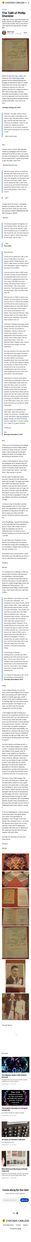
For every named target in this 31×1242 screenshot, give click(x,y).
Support (25, 1225)
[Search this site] (25, 2)
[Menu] (28, 2)
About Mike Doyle (8, 1225)
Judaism (4, 9)
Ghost (19, 1228)
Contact (18, 1225)
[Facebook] (17, 1213)
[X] (14, 1213)
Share (25, 32)
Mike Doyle (10, 32)
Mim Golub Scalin (18, 78)
